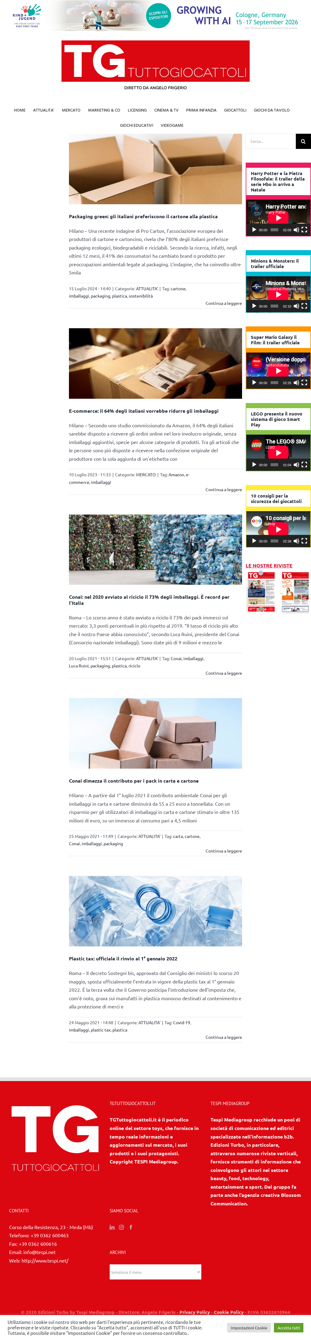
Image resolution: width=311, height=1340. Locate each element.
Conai (176, 658)
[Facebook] (130, 1227)
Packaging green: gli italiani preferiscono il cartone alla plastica (143, 216)
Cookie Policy (229, 1312)
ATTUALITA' (147, 288)
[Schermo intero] (304, 230)
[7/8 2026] (261, 574)
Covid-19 (181, 1022)
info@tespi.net (39, 1252)
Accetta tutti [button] (289, 1327)
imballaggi (79, 295)
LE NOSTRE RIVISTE (269, 565)
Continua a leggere (224, 303)
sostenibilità (141, 295)
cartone (178, 288)
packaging (100, 295)
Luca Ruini (79, 665)
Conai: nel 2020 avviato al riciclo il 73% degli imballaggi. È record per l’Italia (149, 600)
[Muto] (296, 230)
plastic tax (101, 1029)
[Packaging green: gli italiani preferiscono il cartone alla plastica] (155, 169)
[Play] (254, 230)
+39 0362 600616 (38, 1244)
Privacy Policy (194, 1312)
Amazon (176, 474)
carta (178, 836)
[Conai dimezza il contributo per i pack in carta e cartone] (155, 733)
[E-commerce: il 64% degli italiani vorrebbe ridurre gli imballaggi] (155, 363)
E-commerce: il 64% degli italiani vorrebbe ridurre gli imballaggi (144, 411)
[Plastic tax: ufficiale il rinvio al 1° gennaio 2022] (155, 911)
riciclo (134, 665)
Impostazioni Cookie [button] (249, 1327)
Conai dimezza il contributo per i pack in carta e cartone (134, 780)
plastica (119, 295)
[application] (278, 218)
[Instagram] (121, 1227)
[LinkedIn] (112, 1227)
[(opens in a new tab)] (295, 574)
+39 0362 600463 (50, 1235)
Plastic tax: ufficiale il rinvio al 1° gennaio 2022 (123, 958)
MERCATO (146, 474)
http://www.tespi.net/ (45, 1260)
